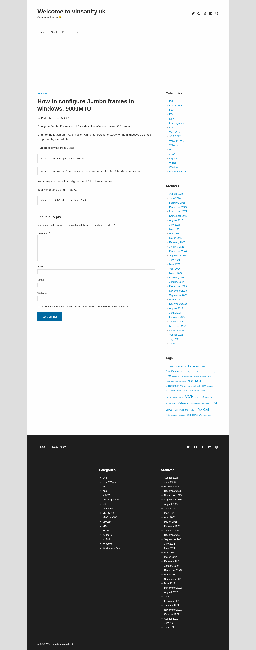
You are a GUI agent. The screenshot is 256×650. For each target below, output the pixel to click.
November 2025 (178, 211)
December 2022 (178, 304)
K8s (171, 114)
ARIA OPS (179, 367)
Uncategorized (177, 123)
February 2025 (177, 242)
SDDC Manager (207, 386)
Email (41, 279)
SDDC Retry (170, 390)
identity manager (187, 376)
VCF (189, 396)
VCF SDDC (175, 136)
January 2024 (176, 282)
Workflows (192, 414)
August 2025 (176, 220)
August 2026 (176, 193)
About (42, 447)
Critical (182, 372)
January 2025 (176, 246)
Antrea (172, 367)
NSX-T (173, 118)
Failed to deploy (209, 372)
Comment (43, 233)
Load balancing (180, 381)
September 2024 (178, 255)
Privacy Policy (58, 447)
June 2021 (175, 343)
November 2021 (178, 326)
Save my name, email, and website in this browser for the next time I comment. (85, 306)
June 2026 (175, 198)
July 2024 (174, 260)
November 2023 (178, 290)
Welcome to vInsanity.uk (71, 11)
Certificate (172, 371)
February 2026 (177, 202)
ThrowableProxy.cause (197, 390)
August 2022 (176, 308)
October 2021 (176, 330)
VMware (173, 145)
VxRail (172, 162)
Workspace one (205, 415)
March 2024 (175, 273)
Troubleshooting (171, 397)
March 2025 (175, 238)
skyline (178, 390)
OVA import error (186, 386)
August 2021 (176, 334)
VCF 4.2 (199, 397)
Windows (42, 93)
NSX (191, 381)
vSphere (173, 158)
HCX (171, 110)
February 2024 (177, 277)
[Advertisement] (128, 67)
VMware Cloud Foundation (199, 404)
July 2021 (174, 339)
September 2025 (178, 215)
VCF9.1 (213, 397)
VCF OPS (174, 132)
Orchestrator (172, 385)
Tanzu (185, 390)
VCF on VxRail (171, 404)
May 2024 (174, 264)
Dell (171, 101)
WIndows (182, 415)
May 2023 (174, 299)
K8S (209, 376)
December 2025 (178, 207)
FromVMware (176, 105)
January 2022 (176, 321)
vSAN (172, 154)
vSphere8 (192, 410)
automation (192, 366)
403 (167, 367)
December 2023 (178, 286)
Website (42, 293)
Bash (203, 367)
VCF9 (207, 397)
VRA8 (169, 409)
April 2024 (174, 268)
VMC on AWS (176, 140)
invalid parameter (200, 376)
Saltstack (196, 386)
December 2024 (178, 251)
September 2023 (178, 295)
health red (175, 376)
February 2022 (177, 317)
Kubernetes (170, 381)
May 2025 (174, 229)
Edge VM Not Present (194, 372)
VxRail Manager (171, 415)
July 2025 (174, 224)
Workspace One (178, 171)
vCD (171, 127)
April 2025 (174, 233)
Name (41, 266)
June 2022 (175, 312)
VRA (171, 149)
